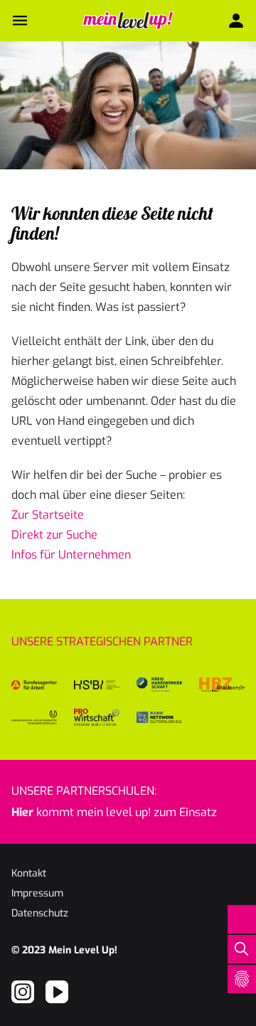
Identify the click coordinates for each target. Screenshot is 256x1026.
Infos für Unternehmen (71, 554)
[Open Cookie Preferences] (242, 979)
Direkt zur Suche (54, 534)
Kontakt (28, 873)
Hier (22, 812)
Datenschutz (39, 913)
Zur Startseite (47, 514)
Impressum (37, 893)
